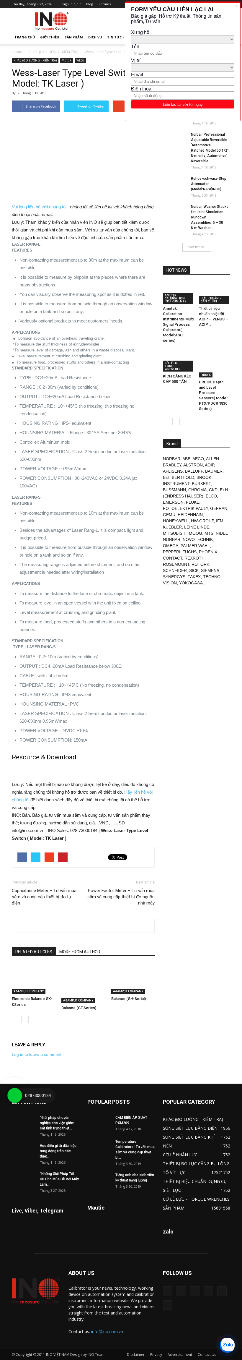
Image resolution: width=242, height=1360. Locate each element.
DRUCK (206, 375)
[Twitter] (222, 1291)
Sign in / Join (71, 4)
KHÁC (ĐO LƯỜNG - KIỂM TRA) (53, 51)
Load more (195, 246)
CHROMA (197, 489)
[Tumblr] (208, 1291)
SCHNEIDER (175, 570)
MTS (209, 533)
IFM (219, 520)
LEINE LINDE (196, 527)
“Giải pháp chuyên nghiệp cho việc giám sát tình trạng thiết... (57, 1123)
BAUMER (214, 471)
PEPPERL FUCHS (180, 551)
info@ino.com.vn (107, 1331)
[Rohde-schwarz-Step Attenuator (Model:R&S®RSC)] (175, 184)
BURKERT (201, 483)
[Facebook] (181, 1291)
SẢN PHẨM (74, 37)
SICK (194, 570)
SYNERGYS (174, 576)
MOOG (195, 533)
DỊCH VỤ (95, 37)
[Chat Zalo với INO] (227, 1345)
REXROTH (194, 558)
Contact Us (207, 1354)
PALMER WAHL (195, 545)
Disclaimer (136, 1354)
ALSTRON (193, 465)
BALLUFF (194, 471)
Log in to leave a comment (36, 1054)
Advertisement (180, 1354)
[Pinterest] (195, 1291)
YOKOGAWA (191, 583)
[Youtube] (167, 1305)
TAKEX (194, 576)
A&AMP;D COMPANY (29, 991)
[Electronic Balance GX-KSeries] (33, 979)
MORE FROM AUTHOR (79, 951)
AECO (198, 458)
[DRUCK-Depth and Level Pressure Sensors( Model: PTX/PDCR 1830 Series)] (214, 363)
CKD (213, 489)
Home (17, 51)
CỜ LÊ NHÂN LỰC (180, 1155)
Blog (89, 4)
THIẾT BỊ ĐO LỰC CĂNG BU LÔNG (196, 1163)
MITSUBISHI (175, 533)
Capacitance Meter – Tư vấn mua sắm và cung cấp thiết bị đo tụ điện (44, 897)
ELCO (211, 496)
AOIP (209, 465)
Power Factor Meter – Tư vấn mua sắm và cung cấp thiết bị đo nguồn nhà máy (121, 897)
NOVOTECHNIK (198, 539)
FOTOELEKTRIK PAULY (185, 508)
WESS (80, 60)
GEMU (169, 514)
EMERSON (173, 502)
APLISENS (173, 471)
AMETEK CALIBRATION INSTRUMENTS (175, 298)
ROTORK (200, 564)
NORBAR (171, 458)
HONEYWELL (176, 520)
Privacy (156, 1354)
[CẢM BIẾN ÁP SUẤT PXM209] (99, 1123)
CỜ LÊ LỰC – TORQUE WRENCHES (173, 366)
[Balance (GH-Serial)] (133, 979)
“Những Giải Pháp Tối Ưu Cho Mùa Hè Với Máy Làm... (59, 1179)
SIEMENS (210, 570)
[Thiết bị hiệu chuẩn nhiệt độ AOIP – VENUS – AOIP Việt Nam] (214, 293)
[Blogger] (167, 1291)
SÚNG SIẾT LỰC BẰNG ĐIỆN (190, 1128)
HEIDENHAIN (190, 514)
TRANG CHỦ (24, 37)
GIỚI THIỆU (49, 37)
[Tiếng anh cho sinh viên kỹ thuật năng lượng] (99, 1180)
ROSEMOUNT (176, 564)
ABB (186, 458)
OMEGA (170, 545)
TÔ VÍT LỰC (174, 1172)
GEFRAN (218, 508)
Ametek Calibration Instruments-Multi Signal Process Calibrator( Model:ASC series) (178, 324)
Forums (105, 4)
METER (66, 60)
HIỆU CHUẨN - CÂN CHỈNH (211, 299)
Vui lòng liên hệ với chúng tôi (39, 206)
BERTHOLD (183, 477)
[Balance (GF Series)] (83, 983)
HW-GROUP (202, 520)
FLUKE (192, 502)
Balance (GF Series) (78, 1008)
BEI (166, 477)
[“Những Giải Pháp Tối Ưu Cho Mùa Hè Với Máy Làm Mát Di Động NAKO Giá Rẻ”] (23, 1179)
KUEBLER (172, 527)
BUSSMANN (174, 489)
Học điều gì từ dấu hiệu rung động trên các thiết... (58, 1151)
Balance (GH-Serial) (128, 998)
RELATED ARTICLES (33, 951)
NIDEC (222, 533)
